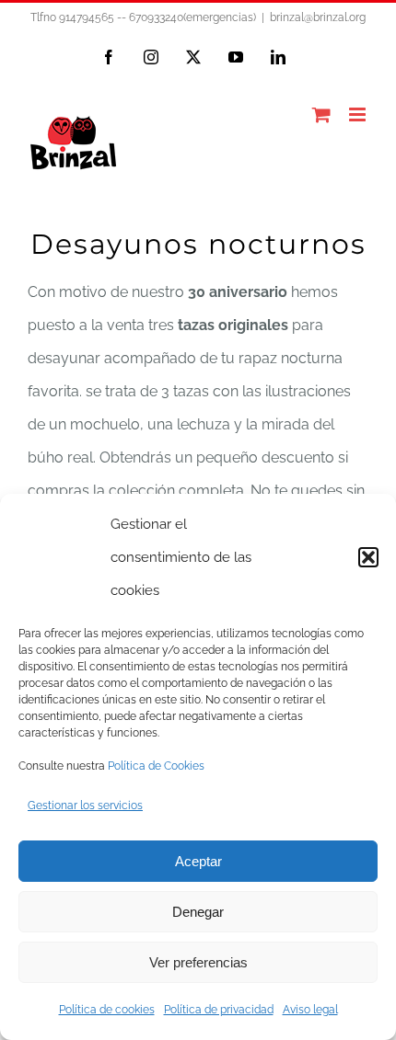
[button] (368, 557)
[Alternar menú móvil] (358, 114)
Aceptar (198, 861)
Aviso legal (310, 1009)
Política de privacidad (219, 1009)
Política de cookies (107, 1009)
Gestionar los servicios (85, 805)
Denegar (198, 912)
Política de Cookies (156, 766)
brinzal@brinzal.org (318, 17)
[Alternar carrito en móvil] (321, 114)
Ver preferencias (198, 962)
